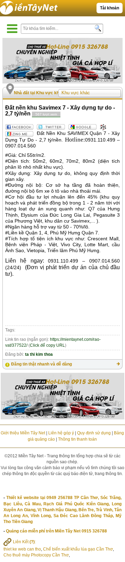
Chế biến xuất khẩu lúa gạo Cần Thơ (78, 549)
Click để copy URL (47, 345)
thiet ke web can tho (22, 549)
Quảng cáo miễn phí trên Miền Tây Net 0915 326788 (56, 531)
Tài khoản (109, 8)
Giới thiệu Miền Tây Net (23, 433)
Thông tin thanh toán (77, 439)
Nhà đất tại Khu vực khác (39, 92)
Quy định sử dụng (94, 433)
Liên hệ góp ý (61, 433)
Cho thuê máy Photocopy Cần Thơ (36, 555)
